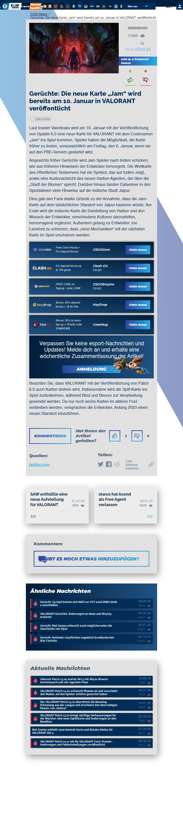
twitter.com (39, 464)
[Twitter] (101, 464)
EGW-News (38, 14)
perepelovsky (138, 27)
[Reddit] (117, 464)
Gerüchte (42, 119)
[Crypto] (44, 6)
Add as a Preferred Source (134, 61)
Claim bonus (138, 249)
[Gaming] (42, 6)
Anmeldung (91, 369)
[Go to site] (42, 249)
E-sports (25, 6)
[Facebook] (109, 464)
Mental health (35, 6)
